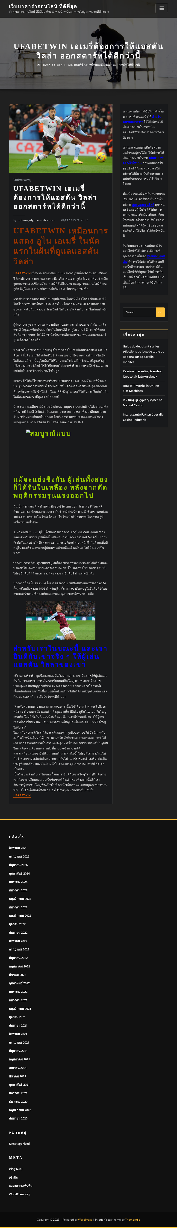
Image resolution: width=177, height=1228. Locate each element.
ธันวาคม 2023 (18, 890)
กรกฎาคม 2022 (19, 949)
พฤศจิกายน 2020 (20, 1110)
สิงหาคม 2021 (18, 1034)
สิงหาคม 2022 (18, 941)
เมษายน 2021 (18, 1068)
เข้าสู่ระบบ (15, 1169)
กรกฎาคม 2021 (19, 1042)
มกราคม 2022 (18, 992)
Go (160, 312)
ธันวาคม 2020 (18, 1101)
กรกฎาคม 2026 (19, 856)
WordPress (85, 1220)
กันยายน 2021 (18, 1025)
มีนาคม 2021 (17, 1076)
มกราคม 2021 (18, 1093)
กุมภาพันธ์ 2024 (19, 873)
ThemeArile (132, 1220)
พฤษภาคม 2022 (19, 966)
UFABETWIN (22, 795)
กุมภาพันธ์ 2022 (19, 983)
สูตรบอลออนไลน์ (143, 204)
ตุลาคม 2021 (17, 1017)
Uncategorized (19, 1144)
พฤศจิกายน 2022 (20, 915)
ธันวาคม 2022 (18, 907)
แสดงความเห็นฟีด (20, 1186)
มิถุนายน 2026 (18, 865)
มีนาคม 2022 (17, 975)
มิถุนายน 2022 (18, 958)
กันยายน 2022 (18, 932)
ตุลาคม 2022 (17, 924)
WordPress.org (19, 1194)
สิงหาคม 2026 (18, 848)
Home (46, 65)
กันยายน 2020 (18, 1118)
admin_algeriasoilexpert (34, 220)
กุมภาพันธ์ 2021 (19, 1084)
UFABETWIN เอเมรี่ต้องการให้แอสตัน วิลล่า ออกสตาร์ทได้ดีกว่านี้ (98, 65)
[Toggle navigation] (162, 8)
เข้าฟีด (13, 1177)
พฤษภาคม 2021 (19, 1059)
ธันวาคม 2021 (18, 1000)
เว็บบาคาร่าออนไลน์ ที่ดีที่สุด (43, 6)
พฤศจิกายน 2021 (20, 1009)
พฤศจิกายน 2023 (20, 899)
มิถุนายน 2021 (18, 1051)
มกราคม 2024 (18, 882)
